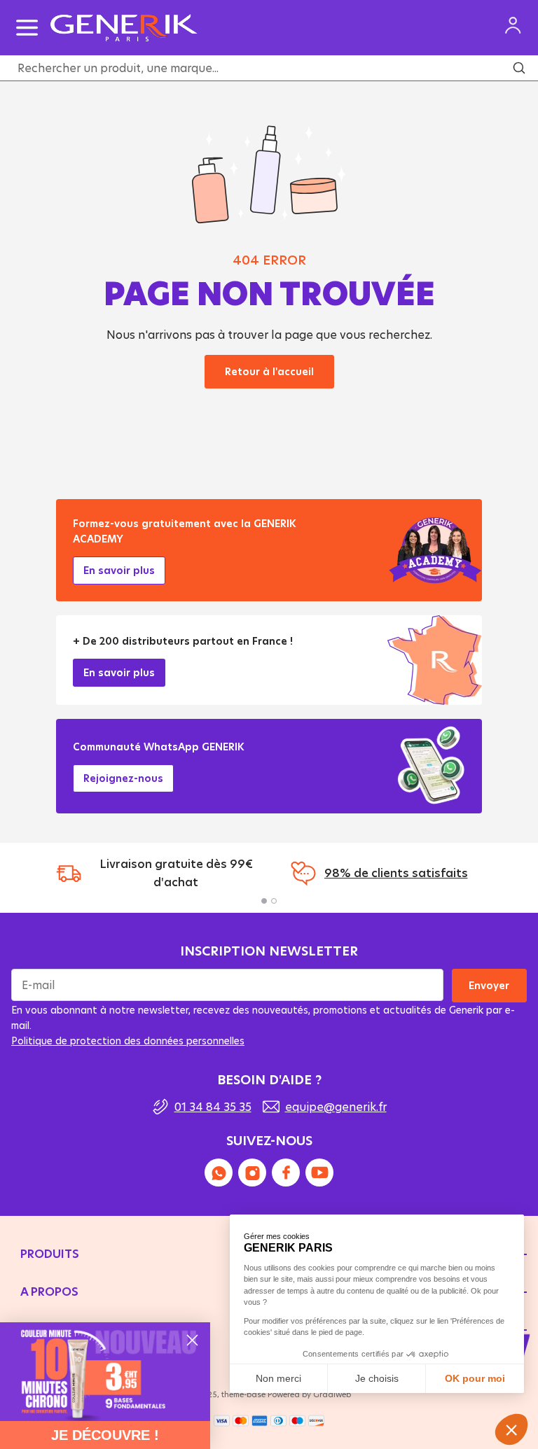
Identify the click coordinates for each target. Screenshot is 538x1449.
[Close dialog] (192, 1340)
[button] (264, 901)
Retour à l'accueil (269, 371)
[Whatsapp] (219, 1172)
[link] (105, 1371)
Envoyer (489, 985)
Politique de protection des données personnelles (127, 1040)
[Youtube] (319, 1172)
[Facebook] (286, 1172)
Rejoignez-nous (123, 778)
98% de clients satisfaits (396, 873)
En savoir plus (119, 570)
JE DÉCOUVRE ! (105, 1435)
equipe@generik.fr (336, 1106)
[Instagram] (252, 1172)
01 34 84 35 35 (212, 1106)
